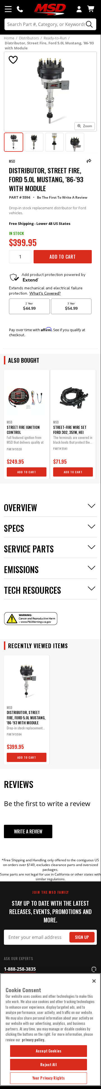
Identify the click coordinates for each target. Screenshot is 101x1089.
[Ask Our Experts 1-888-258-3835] (20, 9)
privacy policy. (33, 1039)
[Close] (94, 981)
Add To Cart (63, 256)
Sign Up (82, 937)
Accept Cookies (48, 1051)
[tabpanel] (26, 424)
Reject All (48, 1064)
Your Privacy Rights (48, 1078)
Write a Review (28, 831)
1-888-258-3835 (20, 969)
